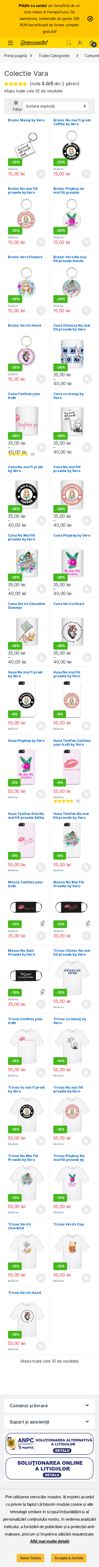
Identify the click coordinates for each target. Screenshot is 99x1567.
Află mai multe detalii (49, 1541)
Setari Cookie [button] (30, 1558)
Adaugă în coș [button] (39, 173)
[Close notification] (90, 18)
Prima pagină (15, 55)
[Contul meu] (80, 42)
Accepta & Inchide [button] (68, 1558)
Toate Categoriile (54, 55)
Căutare (69, 43)
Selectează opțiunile (82, 379)
